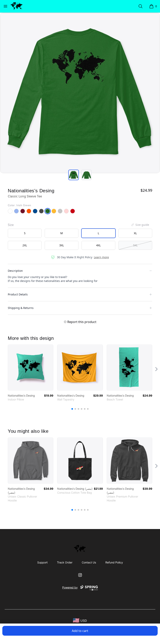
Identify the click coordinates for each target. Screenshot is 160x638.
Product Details (18, 294)
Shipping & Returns (21, 308)
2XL (24, 245)
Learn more (101, 257)
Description (15, 271)
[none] (140, 225)
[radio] (25, 233)
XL (135, 233)
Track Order (64, 562)
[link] (30, 367)
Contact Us (89, 562)
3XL (61, 245)
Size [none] (11, 225)
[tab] (73, 175)
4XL (98, 245)
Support (42, 562)
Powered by (70, 587)
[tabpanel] (80, 93)
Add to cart (80, 631)
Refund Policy (114, 562)
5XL (135, 245)
